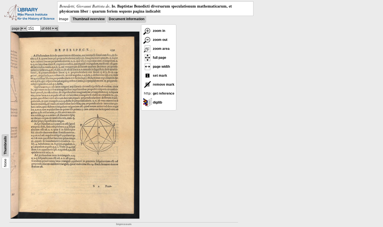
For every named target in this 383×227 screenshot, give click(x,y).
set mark (159, 76)
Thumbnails (5, 145)
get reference (163, 93)
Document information (126, 19)
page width (161, 67)
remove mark (163, 84)
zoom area (161, 49)
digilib (157, 102)
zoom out (159, 40)
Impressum (123, 224)
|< (21, 29)
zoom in (158, 31)
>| (56, 29)
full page (159, 58)
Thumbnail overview (89, 19)
